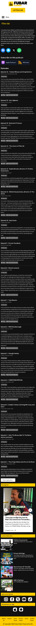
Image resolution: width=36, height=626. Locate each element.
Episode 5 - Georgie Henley (10, 353)
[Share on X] (14, 50)
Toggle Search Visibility (32, 17)
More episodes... (8, 480)
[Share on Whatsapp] (19, 50)
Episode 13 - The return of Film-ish (12, 146)
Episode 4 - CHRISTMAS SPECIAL (12, 380)
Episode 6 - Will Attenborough (11, 327)
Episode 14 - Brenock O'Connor (11, 123)
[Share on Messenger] (8, 50)
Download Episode (13, 95)
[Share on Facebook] (3, 50)
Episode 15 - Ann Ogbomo (9, 100)
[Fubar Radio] (18, 4)
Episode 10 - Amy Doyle (8, 220)
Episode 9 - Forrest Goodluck (10, 243)
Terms (26, 618)
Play (4, 95)
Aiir (31, 624)
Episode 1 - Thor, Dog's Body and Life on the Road (17, 462)
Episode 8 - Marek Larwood (10, 268)
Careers (9, 618)
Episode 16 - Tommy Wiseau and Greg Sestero (16, 72)
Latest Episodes (7, 536)
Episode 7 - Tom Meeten (9, 300)
